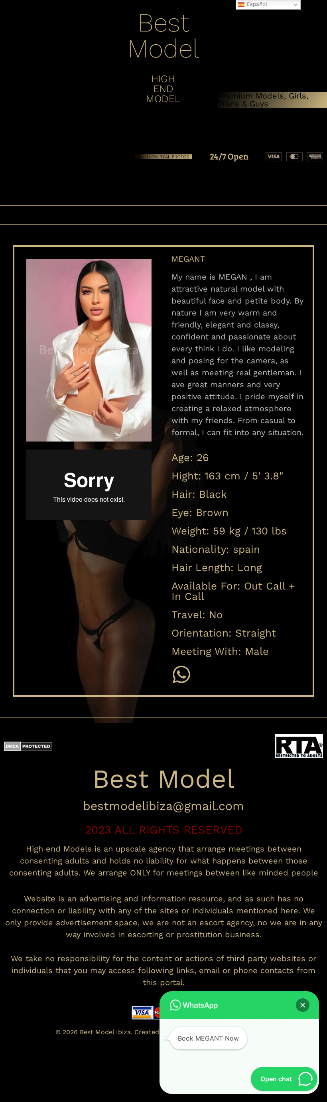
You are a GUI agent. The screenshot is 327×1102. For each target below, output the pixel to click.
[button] (163, 215)
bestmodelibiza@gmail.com (163, 806)
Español (255, 4)
